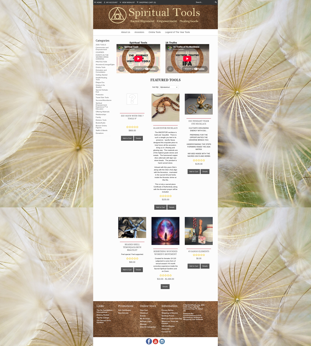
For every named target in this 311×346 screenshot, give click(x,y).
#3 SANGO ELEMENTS (198, 251)
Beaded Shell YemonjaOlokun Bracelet (132, 247)
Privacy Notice (167, 310)
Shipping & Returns (170, 313)
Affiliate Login (146, 321)
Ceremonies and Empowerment (102, 48)
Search (143, 316)
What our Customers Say (172, 319)
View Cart (144, 310)
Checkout (144, 313)
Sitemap (143, 324)
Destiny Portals (103, 315)
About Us (125, 32)
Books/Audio (100, 123)
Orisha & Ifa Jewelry (100, 86)
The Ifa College (103, 318)
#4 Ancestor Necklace (165, 128)
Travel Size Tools (102, 97)
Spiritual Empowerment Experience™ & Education (102, 106)
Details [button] (138, 138)
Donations (100, 133)
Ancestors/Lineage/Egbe (105, 64)
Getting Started (101, 75)
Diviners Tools (101, 120)
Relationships (101, 114)
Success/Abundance (103, 100)
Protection (100, 95)
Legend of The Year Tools (177, 32)
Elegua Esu (100, 82)
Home (99, 2)
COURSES (100, 52)
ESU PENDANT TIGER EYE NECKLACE (199, 122)
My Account (112, 2)
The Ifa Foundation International (104, 311)
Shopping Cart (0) (147, 2)
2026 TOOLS (101, 45)
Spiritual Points (168, 316)
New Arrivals (123, 313)
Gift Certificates (124, 310)
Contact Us (166, 332)
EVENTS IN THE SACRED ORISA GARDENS (102, 57)
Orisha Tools (155, 32)
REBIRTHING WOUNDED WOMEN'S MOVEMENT (165, 252)
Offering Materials (102, 112)
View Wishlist (128, 2)
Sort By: (155, 87)
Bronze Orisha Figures (101, 127)
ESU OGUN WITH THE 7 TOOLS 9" (132, 117)
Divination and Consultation (101, 71)
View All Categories (148, 327)
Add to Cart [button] (127, 138)
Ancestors (139, 32)
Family (98, 117)
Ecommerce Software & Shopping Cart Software (193, 318)
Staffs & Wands (101, 130)
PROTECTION (101, 62)
